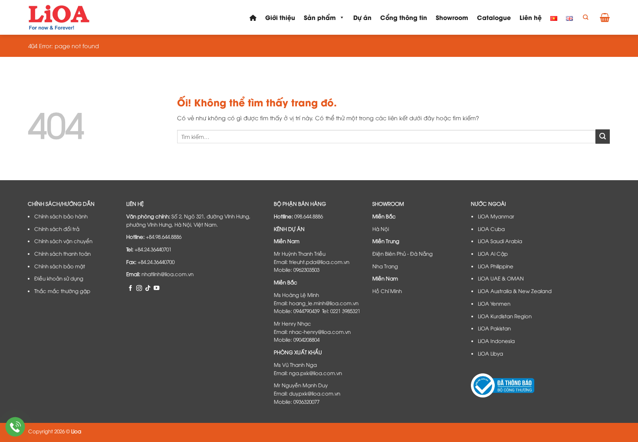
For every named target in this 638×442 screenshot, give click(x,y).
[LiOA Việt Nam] (59, 17)
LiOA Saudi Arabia (500, 240)
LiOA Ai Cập (493, 253)
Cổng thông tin (403, 17)
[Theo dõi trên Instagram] (139, 288)
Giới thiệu (280, 17)
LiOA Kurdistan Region (505, 316)
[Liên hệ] (15, 427)
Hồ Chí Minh (387, 290)
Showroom (452, 17)
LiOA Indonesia (496, 340)
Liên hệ (531, 17)
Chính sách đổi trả (56, 228)
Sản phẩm (320, 17)
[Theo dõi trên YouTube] (156, 288)
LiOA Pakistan (494, 328)
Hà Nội (380, 228)
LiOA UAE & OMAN (501, 278)
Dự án (362, 17)
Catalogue (494, 17)
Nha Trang (385, 266)
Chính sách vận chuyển (63, 240)
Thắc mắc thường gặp (62, 290)
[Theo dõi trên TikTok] (148, 288)
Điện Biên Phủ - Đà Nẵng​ (402, 253)
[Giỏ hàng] (605, 17)
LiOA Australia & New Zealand (515, 290)
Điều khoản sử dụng (58, 278)
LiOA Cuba (491, 228)
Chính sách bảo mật (59, 266)
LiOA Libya (490, 353)
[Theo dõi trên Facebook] (130, 288)
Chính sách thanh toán (62, 253)
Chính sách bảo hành (61, 216)
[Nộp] (602, 136)
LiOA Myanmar (496, 216)
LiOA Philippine (495, 266)
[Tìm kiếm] (585, 17)
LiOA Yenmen (494, 303)
